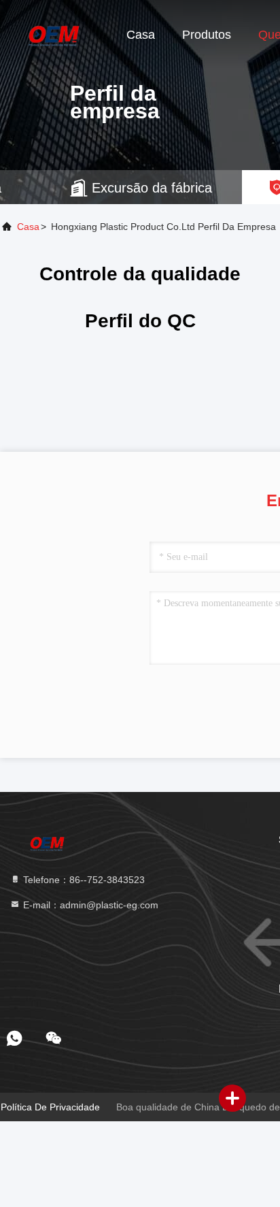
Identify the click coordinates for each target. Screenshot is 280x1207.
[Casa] (54, 34)
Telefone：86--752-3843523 (82, 879)
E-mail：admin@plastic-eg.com (89, 904)
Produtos (206, 35)
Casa (140, 35)
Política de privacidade (50, 1107)
